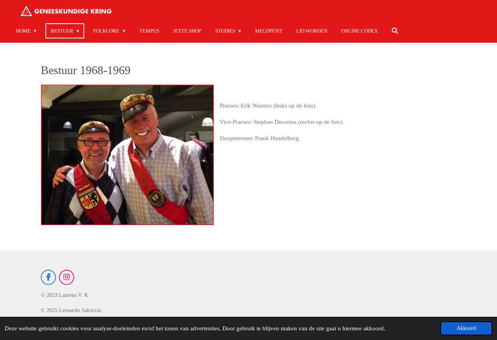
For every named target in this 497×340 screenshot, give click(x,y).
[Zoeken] (395, 30)
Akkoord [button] (466, 328)
